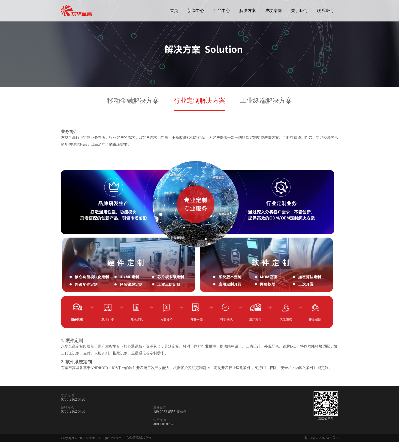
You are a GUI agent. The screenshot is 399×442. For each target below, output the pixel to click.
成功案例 (273, 10)
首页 (174, 10)
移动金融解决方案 (133, 100)
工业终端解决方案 (266, 100)
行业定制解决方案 (199, 100)
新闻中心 (195, 10)
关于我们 (299, 10)
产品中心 (221, 10)
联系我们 (325, 10)
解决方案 (247, 10)
